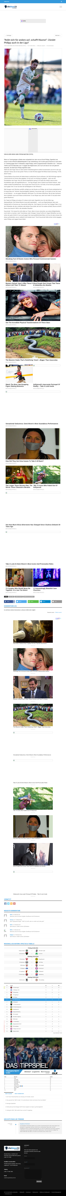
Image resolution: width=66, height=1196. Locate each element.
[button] (9, 601)
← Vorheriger (8, 35)
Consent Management (56, 1192)
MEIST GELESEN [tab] (8, 1093)
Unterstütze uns (8, 1193)
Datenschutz (35, 1192)
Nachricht (26, 1168)
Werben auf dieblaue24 (45, 1192)
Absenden (39, 1181)
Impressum (28, 1192)
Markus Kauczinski (29, 596)
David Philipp (18, 596)
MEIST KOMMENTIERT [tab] (19, 1093)
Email (25, 1162)
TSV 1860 (11, 596)
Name (25, 1156)
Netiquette (22, 1192)
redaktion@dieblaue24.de (10, 1177)
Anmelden (6, 1)
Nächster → (58, 35)
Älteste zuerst (58, 612)
